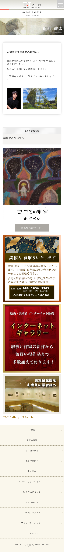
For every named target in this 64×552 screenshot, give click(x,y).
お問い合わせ (32, 502)
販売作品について (32, 492)
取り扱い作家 (32, 450)
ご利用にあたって (32, 512)
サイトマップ (32, 533)
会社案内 (32, 471)
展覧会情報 (32, 440)
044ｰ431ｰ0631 (32, 13)
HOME (32, 429)
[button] (60, 4)
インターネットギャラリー (32, 481)
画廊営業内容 (32, 460)
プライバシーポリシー (32, 523)
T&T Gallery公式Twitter (19, 417)
